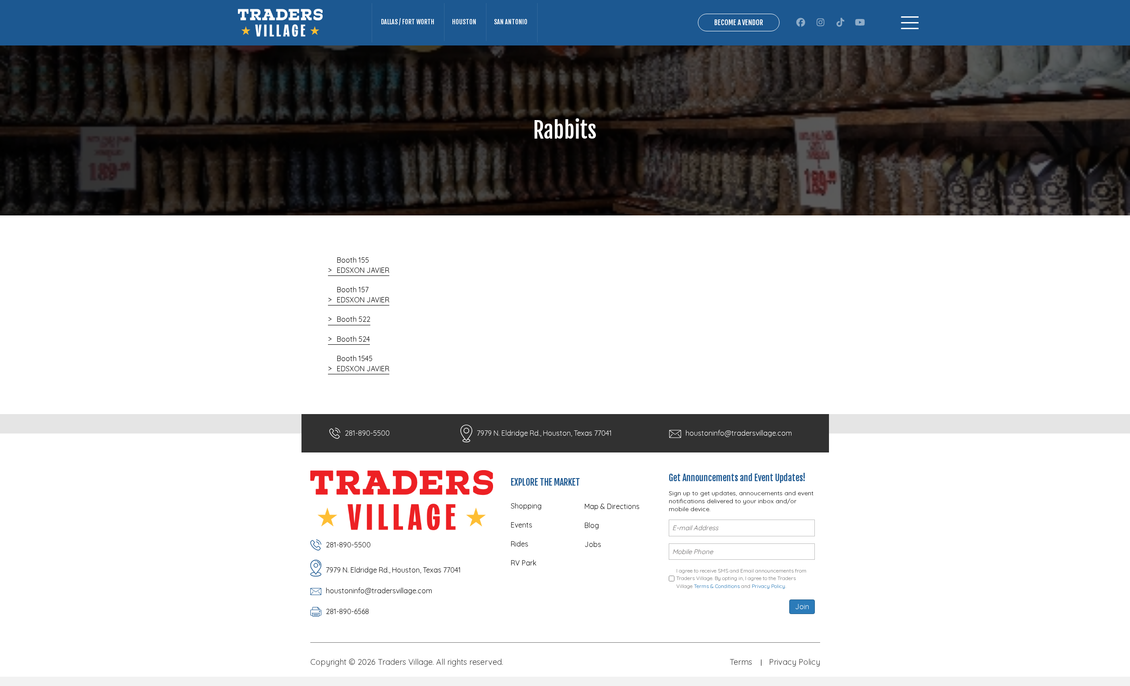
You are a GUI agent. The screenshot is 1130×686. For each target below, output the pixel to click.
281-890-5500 (367, 433)
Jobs (592, 544)
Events (521, 524)
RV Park (523, 562)
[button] (800, 22)
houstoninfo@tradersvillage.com (739, 433)
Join (802, 606)
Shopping (526, 505)
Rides (519, 543)
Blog (591, 525)
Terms (741, 662)
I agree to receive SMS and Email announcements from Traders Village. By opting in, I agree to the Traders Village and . (741, 578)
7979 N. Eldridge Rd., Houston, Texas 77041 (544, 433)
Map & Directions (612, 506)
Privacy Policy (768, 586)
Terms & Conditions (717, 586)
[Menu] (909, 23)
